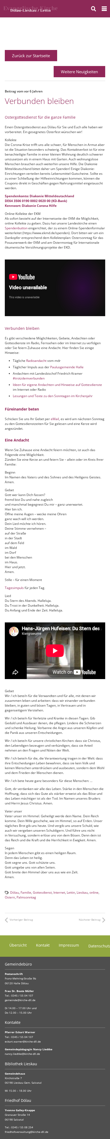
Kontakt (43, 945)
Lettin (71, 892)
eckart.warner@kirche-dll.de (23, 1041)
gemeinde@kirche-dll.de (20, 1000)
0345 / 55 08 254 (22, 1127)
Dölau (14, 892)
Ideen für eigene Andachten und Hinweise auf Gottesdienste (57, 384)
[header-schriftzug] (30, 9)
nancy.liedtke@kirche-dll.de (22, 1054)
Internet (59, 892)
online (94, 892)
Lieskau (82, 892)
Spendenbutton (16, 228)
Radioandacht (36, 360)
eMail (55, 419)
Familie (26, 892)
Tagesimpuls (14, 588)
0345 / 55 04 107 (22, 995)
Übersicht (18, 945)
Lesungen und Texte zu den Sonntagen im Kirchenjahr (53, 396)
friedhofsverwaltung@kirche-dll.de (26, 1132)
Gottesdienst (42, 892)
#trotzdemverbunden (29, 378)
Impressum (69, 945)
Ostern (10, 897)
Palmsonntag (26, 897)
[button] (93, 8)
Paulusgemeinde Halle (67, 367)
